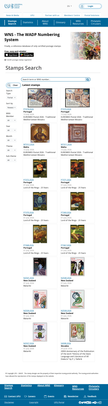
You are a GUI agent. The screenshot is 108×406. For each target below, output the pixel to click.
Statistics (28, 22)
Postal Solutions (91, 15)
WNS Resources (78, 22)
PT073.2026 (66, 109)
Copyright (33, 402)
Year (8, 126)
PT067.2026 (66, 245)
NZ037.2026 (28, 343)
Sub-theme (11, 156)
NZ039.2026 (28, 310)
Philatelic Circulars (96, 22)
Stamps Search (12, 22)
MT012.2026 (28, 144)
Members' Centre (72, 15)
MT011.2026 (66, 144)
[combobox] (11, 98)
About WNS (45, 22)
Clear (15, 85)
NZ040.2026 (66, 278)
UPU (32, 15)
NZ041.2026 (28, 278)
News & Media (12, 15)
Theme (9, 146)
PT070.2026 (28, 212)
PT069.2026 (66, 212)
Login (90, 6)
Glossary (60, 22)
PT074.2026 (28, 109)
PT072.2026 (28, 179)
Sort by (9, 103)
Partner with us (52, 15)
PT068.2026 (28, 245)
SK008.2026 (66, 343)
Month (9, 136)
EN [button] (68, 6)
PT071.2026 (66, 179)
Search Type (9, 92)
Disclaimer (9, 402)
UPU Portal (59, 402)
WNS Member (10, 114)
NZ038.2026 (66, 310)
